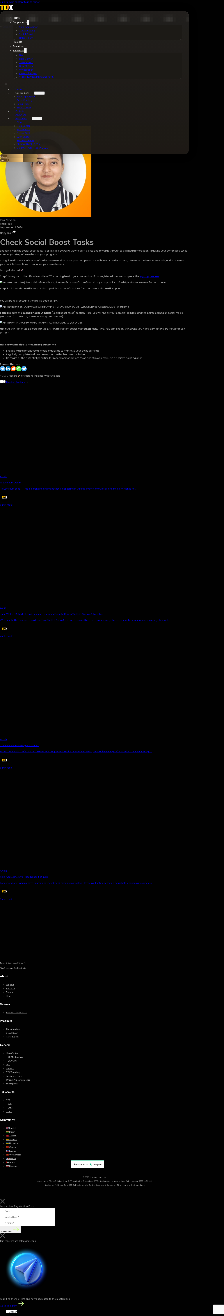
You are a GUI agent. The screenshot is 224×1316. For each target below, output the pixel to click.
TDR (8, 1100)
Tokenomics (26, 62)
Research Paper (28, 73)
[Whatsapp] (18, 368)
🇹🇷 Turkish (11, 1135)
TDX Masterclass (14, 1057)
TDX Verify (11, 1060)
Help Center (25, 58)
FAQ (8, 1064)
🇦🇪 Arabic (11, 1162)
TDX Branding (13, 1072)
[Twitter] (2, 368)
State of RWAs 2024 (28, 144)
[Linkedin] (8, 368)
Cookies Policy (20, 968)
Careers (10, 1068)
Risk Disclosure (7, 968)
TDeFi (9, 1104)
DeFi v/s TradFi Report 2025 (38, 76)
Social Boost (26, 34)
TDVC (9, 1111)
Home (16, 17)
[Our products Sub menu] (28, 22)
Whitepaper (26, 69)
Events (9, 992)
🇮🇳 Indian (10, 1131)
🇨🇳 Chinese (11, 1147)
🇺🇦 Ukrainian (12, 1143)
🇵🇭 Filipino (11, 1151)
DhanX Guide (26, 66)
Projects (17, 41)
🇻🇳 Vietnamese (13, 1154)
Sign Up (4, 160)
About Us (18, 45)
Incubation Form (14, 1076)
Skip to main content (12, 1)
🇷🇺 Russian (11, 1166)
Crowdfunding (27, 30)
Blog (21, 55)
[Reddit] (13, 368)
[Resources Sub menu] (25, 50)
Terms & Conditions (8, 963)
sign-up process (149, 276)
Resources (18, 50)
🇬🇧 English (11, 1128)
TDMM (9, 1107)
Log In (3, 156)
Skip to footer (31, 1)
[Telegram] (24, 368)
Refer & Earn (26, 37)
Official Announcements (18, 1079)
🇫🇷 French (11, 1158)
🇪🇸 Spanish (11, 1139)
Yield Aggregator (28, 26)
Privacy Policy (23, 963)
